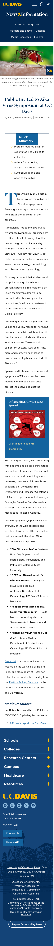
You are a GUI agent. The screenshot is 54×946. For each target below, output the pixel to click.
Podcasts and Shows (21, 31)
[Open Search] (41, 4)
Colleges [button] (12, 749)
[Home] (20, 796)
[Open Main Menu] (34, 4)
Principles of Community (26, 889)
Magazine (33, 24)
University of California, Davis (23, 867)
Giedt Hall (10, 661)
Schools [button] (11, 740)
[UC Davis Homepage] (12, 4)
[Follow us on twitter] (26, 805)
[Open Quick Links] (48, 4)
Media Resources (21, 37)
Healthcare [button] (14, 775)
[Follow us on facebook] (5, 805)
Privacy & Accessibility (26, 886)
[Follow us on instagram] (12, 805)
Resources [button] (13, 784)
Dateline (40, 31)
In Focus (20, 24)
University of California (26, 893)
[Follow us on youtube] (33, 805)
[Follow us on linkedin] (19, 805)
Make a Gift (13, 842)
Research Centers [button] (20, 758)
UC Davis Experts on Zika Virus (28, 723)
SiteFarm (26, 914)
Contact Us (12, 833)
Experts (38, 37)
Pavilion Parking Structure (23, 682)
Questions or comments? (26, 882)
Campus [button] (11, 766)
